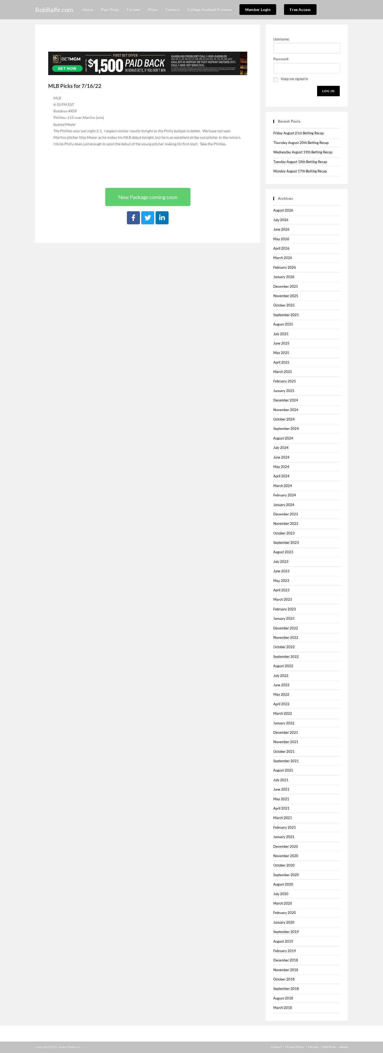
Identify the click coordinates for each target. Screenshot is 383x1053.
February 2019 (284, 951)
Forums (313, 1047)
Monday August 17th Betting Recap (300, 171)
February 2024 (284, 495)
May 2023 (281, 581)
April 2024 (281, 476)
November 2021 (285, 742)
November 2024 (285, 410)
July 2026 (280, 220)
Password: (281, 59)
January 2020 (283, 922)
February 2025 (284, 381)
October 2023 (284, 533)
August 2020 (283, 884)
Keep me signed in (294, 79)
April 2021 (281, 808)
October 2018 (284, 979)
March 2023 (282, 599)
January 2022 (283, 723)
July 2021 (280, 780)
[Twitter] (147, 217)
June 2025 (281, 343)
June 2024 (281, 457)
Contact (276, 1047)
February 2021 (284, 827)
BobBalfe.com (54, 9)
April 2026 (281, 248)
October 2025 (284, 305)
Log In (328, 91)
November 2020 (285, 856)
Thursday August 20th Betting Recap (301, 143)
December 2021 (285, 732)
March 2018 (282, 1008)
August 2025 (283, 324)
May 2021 (281, 799)
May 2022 (281, 694)
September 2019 (286, 932)
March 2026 (282, 258)
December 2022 (285, 628)
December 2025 (285, 286)
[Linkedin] (162, 217)
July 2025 (280, 334)
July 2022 (280, 675)
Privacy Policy (294, 1047)
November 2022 (285, 637)
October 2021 (284, 751)
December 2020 (285, 846)
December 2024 (285, 400)
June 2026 (281, 229)
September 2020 (286, 875)
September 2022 (286, 656)
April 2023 (281, 590)
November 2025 (285, 296)
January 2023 (283, 618)
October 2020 (284, 865)
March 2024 (282, 486)
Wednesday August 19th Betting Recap (302, 152)
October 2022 (284, 647)
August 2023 (283, 552)
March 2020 (282, 903)
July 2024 (280, 448)
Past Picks (329, 1047)
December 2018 (285, 960)
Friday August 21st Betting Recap (298, 133)
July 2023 (280, 561)
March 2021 (282, 818)
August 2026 (283, 210)
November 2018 (285, 970)
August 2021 (283, 770)
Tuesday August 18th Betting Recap (300, 162)
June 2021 (281, 789)
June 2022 (281, 685)
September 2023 (286, 542)
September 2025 (286, 315)
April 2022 (281, 704)
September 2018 (286, 988)
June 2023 (281, 571)
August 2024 (283, 438)
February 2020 (284, 913)
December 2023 (285, 514)
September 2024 (286, 428)
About (343, 1047)
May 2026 (281, 239)
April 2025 (281, 362)
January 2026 (283, 277)
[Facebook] (133, 217)
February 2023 (284, 609)
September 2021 (286, 761)
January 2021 (283, 837)
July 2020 (280, 894)
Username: (281, 39)
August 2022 (283, 666)
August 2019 (283, 941)
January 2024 (283, 505)
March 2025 (282, 372)
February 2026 (284, 267)
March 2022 (282, 713)
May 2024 (281, 467)
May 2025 (281, 353)
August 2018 (283, 998)
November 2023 (285, 523)
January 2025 (283, 391)
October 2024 (284, 419)
